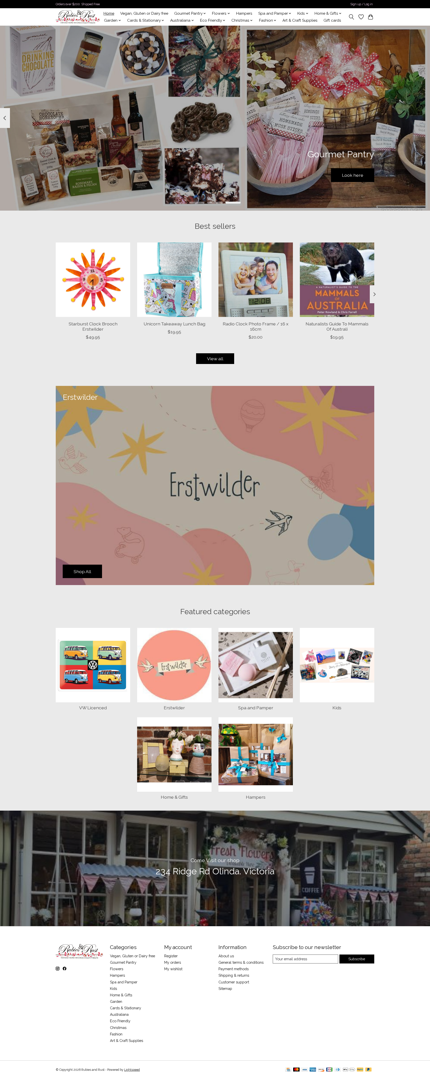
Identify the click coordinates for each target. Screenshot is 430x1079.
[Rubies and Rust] (78, 17)
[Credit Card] (288, 1070)
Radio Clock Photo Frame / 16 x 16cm (255, 326)
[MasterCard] (296, 1070)
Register (171, 956)
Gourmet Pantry (123, 962)
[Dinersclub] (337, 1070)
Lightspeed (132, 1070)
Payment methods (233, 969)
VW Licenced (93, 707)
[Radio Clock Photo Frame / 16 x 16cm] (255, 279)
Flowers (116, 969)
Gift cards (332, 20)
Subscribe (356, 959)
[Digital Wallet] (349, 1070)
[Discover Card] (321, 1070)
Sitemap (225, 988)
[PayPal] (360, 1070)
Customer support (233, 982)
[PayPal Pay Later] (368, 1070)
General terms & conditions (241, 962)
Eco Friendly (120, 1021)
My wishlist (173, 969)
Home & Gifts (174, 797)
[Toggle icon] (351, 16)
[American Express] (313, 1070)
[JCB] (329, 1070)
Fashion (116, 1034)
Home (109, 13)
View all (215, 358)
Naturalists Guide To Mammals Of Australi (337, 326)
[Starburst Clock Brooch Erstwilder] (93, 279)
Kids (336, 707)
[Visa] (304, 1070)
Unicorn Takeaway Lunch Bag (174, 323)
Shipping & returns (233, 975)
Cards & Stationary (125, 1008)
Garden (116, 1001)
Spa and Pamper (255, 707)
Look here (352, 175)
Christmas (118, 1027)
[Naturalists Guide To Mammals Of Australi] (337, 279)
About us (226, 956)
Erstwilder (174, 707)
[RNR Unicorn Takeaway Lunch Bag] (174, 279)
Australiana (119, 1014)
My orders (172, 962)
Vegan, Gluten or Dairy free (144, 13)
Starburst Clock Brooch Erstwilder (93, 326)
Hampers (244, 13)
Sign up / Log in (361, 4)
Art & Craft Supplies (300, 20)
